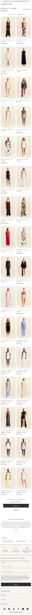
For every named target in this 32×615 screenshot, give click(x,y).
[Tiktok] (14, 609)
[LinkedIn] (23, 609)
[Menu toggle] (30, 4)
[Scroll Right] (30, 541)
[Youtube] (27, 609)
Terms (20, 580)
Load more (16, 506)
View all (16, 510)
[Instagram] (4, 609)
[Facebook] (18, 609)
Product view (11, 14)
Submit (16, 584)
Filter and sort (27, 9)
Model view (21, 14)
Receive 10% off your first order (12, 558)
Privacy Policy (14, 580)
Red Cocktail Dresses (21, 541)
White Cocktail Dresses (8, 541)
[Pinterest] (9, 609)
